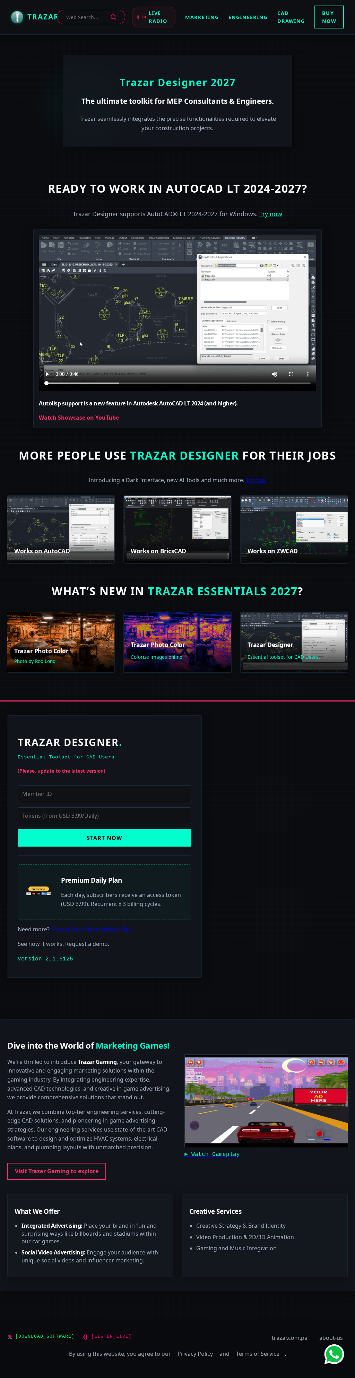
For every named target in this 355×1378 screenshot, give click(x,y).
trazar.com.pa (290, 1338)
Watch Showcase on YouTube (79, 417)
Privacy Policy (195, 1354)
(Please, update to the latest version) (61, 770)
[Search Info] (113, 17)
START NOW (104, 838)
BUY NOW (329, 17)
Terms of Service (257, 1354)
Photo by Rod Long (34, 661)
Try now (270, 214)
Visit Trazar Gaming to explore (56, 1171)
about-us (331, 1338)
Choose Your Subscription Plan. (92, 929)
